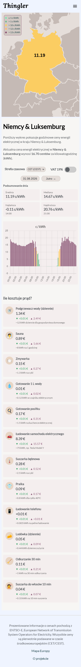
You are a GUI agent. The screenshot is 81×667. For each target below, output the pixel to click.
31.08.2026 (30, 178)
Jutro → (51, 178)
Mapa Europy (40, 651)
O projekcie (40, 658)
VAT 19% (57, 169)
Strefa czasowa (15, 169)
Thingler (15, 6)
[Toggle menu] (75, 6)
